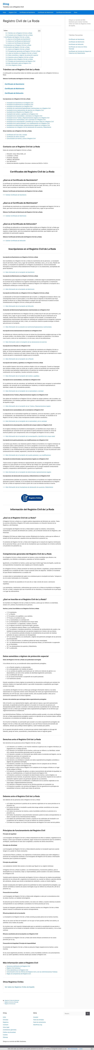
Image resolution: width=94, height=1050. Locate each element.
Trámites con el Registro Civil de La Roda (20, 33)
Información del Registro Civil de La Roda (17, 47)
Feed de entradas (38, 1019)
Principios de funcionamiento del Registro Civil (21, 61)
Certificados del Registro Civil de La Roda (17, 37)
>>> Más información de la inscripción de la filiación (18, 359)
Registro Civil (13, 12)
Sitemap (5, 1037)
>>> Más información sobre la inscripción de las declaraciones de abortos (25, 342)
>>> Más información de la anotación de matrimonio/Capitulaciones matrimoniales (27, 327)
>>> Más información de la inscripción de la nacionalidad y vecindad (23, 391)
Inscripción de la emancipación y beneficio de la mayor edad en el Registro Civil (30, 121)
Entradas (5, 1019)
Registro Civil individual (13, 968)
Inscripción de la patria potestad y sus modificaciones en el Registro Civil (28, 123)
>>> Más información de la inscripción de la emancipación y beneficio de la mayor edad (29, 436)
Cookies (5, 1035)
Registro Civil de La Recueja (11, 1002)
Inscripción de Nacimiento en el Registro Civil (20, 102)
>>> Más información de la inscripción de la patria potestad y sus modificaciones (27, 455)
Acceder (35, 1017)
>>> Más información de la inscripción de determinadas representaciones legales (27, 472)
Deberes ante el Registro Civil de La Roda (20, 59)
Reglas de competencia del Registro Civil (19, 973)
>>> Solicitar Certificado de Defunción (14, 240)
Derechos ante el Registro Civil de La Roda (20, 57)
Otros (75, 12)
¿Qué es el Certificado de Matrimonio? (19, 41)
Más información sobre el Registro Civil (19, 63)
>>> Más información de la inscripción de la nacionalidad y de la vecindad (25, 421)
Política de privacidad (9, 1032)
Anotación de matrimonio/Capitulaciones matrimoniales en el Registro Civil (29, 108)
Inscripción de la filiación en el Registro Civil (19, 112)
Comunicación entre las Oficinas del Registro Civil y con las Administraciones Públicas (32, 972)
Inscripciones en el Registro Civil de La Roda (18, 45)
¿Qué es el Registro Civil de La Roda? (19, 49)
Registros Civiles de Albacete (12, 1000)
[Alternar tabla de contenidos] (38, 31)
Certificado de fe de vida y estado (17, 134)
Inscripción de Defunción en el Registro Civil (19, 106)
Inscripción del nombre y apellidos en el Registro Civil (22, 114)
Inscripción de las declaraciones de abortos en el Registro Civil (25, 110)
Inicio (4, 12)
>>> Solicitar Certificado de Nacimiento (14, 195)
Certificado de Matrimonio (45, 12)
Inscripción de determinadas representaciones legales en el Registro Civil (28, 125)
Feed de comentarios (39, 1022)
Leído (81, 1048)
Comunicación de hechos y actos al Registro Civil (21, 138)
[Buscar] (88, 1013)
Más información (72, 1048)
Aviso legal (6, 1027)
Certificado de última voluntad (16, 136)
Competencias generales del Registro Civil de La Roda (24, 51)
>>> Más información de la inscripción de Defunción (18, 306)
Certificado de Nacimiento (27, 12)
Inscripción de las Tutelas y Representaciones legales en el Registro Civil (28, 118)
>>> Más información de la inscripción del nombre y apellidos (21, 376)
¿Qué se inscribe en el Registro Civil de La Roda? (22, 53)
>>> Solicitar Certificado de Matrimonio (14, 216)
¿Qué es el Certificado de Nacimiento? (19, 39)
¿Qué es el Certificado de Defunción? (19, 43)
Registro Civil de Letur (10, 1003)
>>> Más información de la (11, 289)
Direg (6, 4)
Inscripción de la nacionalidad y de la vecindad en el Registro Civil (26, 119)
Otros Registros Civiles (15, 65)
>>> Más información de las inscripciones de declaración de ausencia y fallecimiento (28, 487)
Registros (5, 1022)
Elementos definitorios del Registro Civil (18, 966)
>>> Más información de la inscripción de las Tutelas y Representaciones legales (27, 406)
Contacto (5, 1024)
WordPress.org (37, 1024)
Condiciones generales (9, 1029)
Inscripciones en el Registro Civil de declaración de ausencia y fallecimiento (29, 127)
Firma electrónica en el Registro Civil (17, 970)
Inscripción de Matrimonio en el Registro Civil (20, 104)
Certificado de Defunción (63, 12)
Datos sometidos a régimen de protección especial (23, 55)
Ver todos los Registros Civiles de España (19, 987)
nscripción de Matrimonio (26, 289)
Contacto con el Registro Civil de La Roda (20, 35)
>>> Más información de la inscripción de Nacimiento (18, 272)
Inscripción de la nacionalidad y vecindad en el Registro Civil (24, 116)
